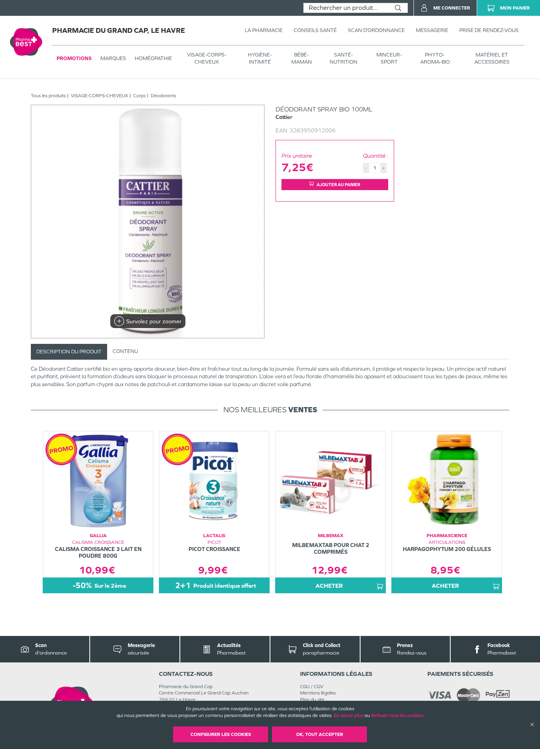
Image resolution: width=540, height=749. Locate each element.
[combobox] (346, 8)
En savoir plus (348, 715)
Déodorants (163, 95)
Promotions (74, 58)
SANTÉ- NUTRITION (343, 58)
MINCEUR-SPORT (389, 58)
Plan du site (312, 699)
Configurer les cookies (221, 734)
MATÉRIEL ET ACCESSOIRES (492, 58)
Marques (113, 58)
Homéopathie (153, 58)
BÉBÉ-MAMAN (301, 58)
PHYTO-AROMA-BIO (435, 58)
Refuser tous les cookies (397, 715)
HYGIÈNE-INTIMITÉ (260, 58)
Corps (139, 95)
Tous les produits (48, 95)
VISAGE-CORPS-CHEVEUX (207, 58)
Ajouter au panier (338, 184)
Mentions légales (318, 693)
